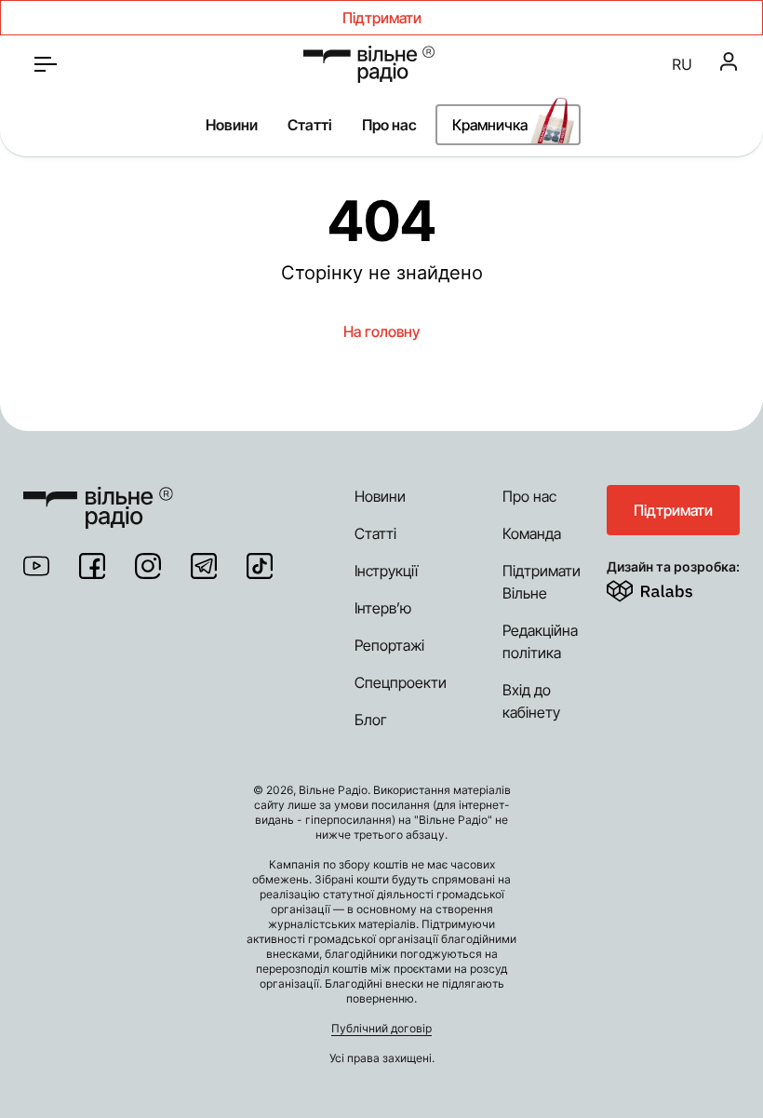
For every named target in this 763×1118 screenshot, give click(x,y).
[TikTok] (260, 566)
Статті (310, 124)
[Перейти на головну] (369, 64)
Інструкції (386, 570)
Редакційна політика (540, 641)
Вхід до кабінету (531, 700)
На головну (381, 331)
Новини (232, 124)
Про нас (389, 124)
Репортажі (389, 645)
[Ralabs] (672, 587)
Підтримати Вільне (541, 581)
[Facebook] (92, 566)
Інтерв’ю (383, 608)
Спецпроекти (401, 682)
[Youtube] (36, 566)
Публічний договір (381, 1028)
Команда (531, 533)
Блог (371, 719)
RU (682, 64)
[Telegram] (204, 566)
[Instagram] (148, 566)
